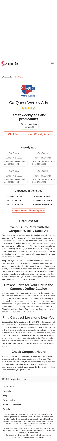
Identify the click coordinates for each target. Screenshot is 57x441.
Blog (5, 395)
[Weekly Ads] (9, 63)
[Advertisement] (28, 30)
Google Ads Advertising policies (33, 437)
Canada (6, 409)
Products (7, 391)
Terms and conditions (12, 404)
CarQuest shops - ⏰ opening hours (28, 210)
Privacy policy (9, 400)
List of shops (8, 386)
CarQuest (14, 196)
